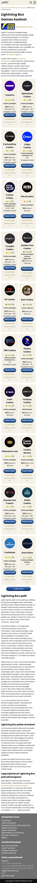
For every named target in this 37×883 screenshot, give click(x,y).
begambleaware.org (10, 871)
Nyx (20, 54)
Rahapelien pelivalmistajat (16, 7)
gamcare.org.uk (8, 875)
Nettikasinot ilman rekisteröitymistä (16, 825)
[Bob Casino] (27, 291)
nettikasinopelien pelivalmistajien (14, 785)
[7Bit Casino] (10, 341)
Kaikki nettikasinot (9, 823)
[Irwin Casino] (10, 392)
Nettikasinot (6, 820)
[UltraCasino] (27, 188)
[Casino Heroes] (27, 442)
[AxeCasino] (27, 544)
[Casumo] (10, 86)
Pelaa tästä (10, 115)
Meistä (4, 837)
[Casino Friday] (10, 188)
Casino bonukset (8, 848)
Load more (18, 589)
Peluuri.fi (5, 861)
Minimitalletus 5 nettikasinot (13, 833)
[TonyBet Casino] (10, 239)
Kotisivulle (4, 7)
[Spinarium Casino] (27, 86)
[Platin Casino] (27, 493)
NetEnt (13, 810)
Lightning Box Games (24, 27)
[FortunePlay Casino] (10, 137)
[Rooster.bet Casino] (10, 493)
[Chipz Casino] (27, 137)
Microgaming (11, 54)
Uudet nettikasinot (9, 830)
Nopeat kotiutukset (9, 828)
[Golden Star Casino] (27, 238)
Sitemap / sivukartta (10, 835)
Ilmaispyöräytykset (9, 850)
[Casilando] (10, 544)
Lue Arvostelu (9, 119)
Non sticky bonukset (10, 845)
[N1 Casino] (10, 291)
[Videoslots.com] (10, 442)
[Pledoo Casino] (27, 341)
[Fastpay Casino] (27, 392)
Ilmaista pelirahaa (9, 853)
